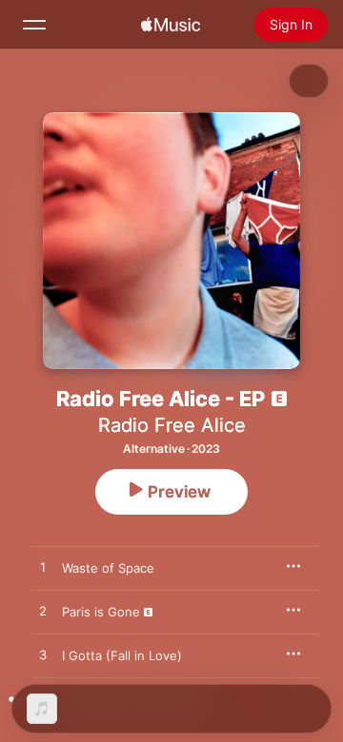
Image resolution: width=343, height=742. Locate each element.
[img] (170, 24)
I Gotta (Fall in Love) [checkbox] (122, 655)
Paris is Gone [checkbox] (101, 611)
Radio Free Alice (172, 425)
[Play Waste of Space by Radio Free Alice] (43, 567)
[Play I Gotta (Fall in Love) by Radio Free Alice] (43, 655)
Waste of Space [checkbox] (108, 568)
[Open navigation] (34, 25)
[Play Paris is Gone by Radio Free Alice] (43, 611)
